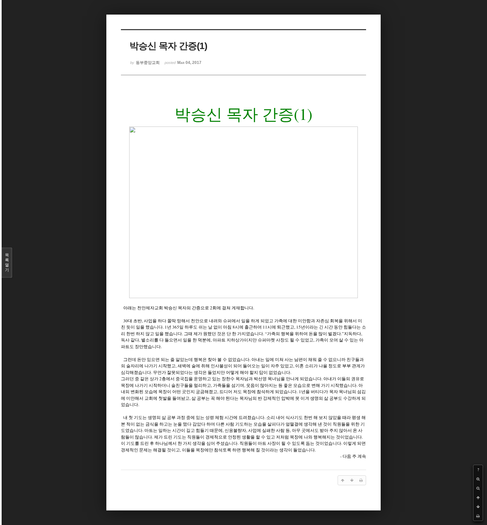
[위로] (478, 497)
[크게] (478, 479)
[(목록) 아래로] (478, 506)
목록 (7, 262)
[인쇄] (478, 516)
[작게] (478, 488)
